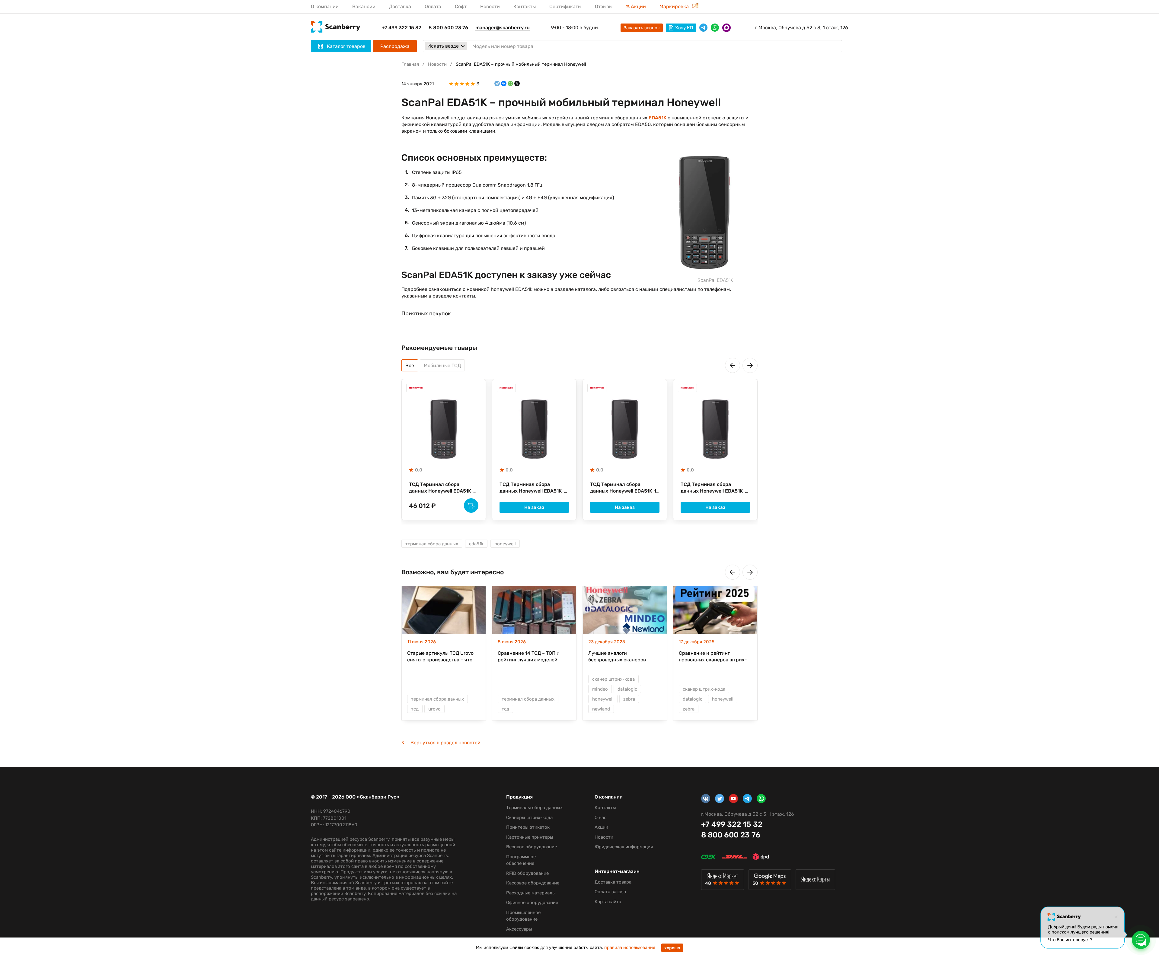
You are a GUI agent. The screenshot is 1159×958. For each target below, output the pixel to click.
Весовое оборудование (531, 846)
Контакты (524, 6)
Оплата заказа (610, 891)
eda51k (476, 544)
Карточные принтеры (529, 837)
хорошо (672, 947)
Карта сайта (608, 901)
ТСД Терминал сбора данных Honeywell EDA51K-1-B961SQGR (624, 488)
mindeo (600, 689)
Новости (490, 6)
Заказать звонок (642, 27)
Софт (461, 6)
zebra (629, 699)
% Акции (636, 6)
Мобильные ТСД (442, 365)
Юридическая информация (624, 846)
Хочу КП (684, 27)
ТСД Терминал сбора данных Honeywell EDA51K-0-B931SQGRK (441, 488)
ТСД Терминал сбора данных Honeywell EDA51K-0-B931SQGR (532, 488)
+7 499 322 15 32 (401, 27)
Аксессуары (519, 929)
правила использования (629, 947)
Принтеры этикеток (528, 827)
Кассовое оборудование (532, 883)
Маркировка (674, 6)
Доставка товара (613, 882)
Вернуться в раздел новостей (445, 742)
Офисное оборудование (532, 902)
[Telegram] (497, 84)
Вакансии (363, 6)
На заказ (534, 507)
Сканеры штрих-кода (529, 817)
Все (409, 365)
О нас (600, 817)
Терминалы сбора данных (534, 807)
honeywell (505, 544)
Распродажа (395, 46)
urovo (434, 709)
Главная (410, 64)
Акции (601, 827)
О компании (325, 6)
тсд (415, 709)
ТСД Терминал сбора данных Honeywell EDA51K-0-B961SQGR (713, 488)
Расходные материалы (531, 893)
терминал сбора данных (431, 544)
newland (601, 709)
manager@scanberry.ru (502, 27)
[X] (517, 84)
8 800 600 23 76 (448, 27)
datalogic (627, 689)
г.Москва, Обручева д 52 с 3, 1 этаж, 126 (801, 27)
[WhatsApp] (510, 84)
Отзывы (603, 6)
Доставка (400, 6)
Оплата (433, 6)
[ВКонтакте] (503, 84)
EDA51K (657, 118)
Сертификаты (565, 6)
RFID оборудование (527, 873)
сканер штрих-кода (613, 679)
